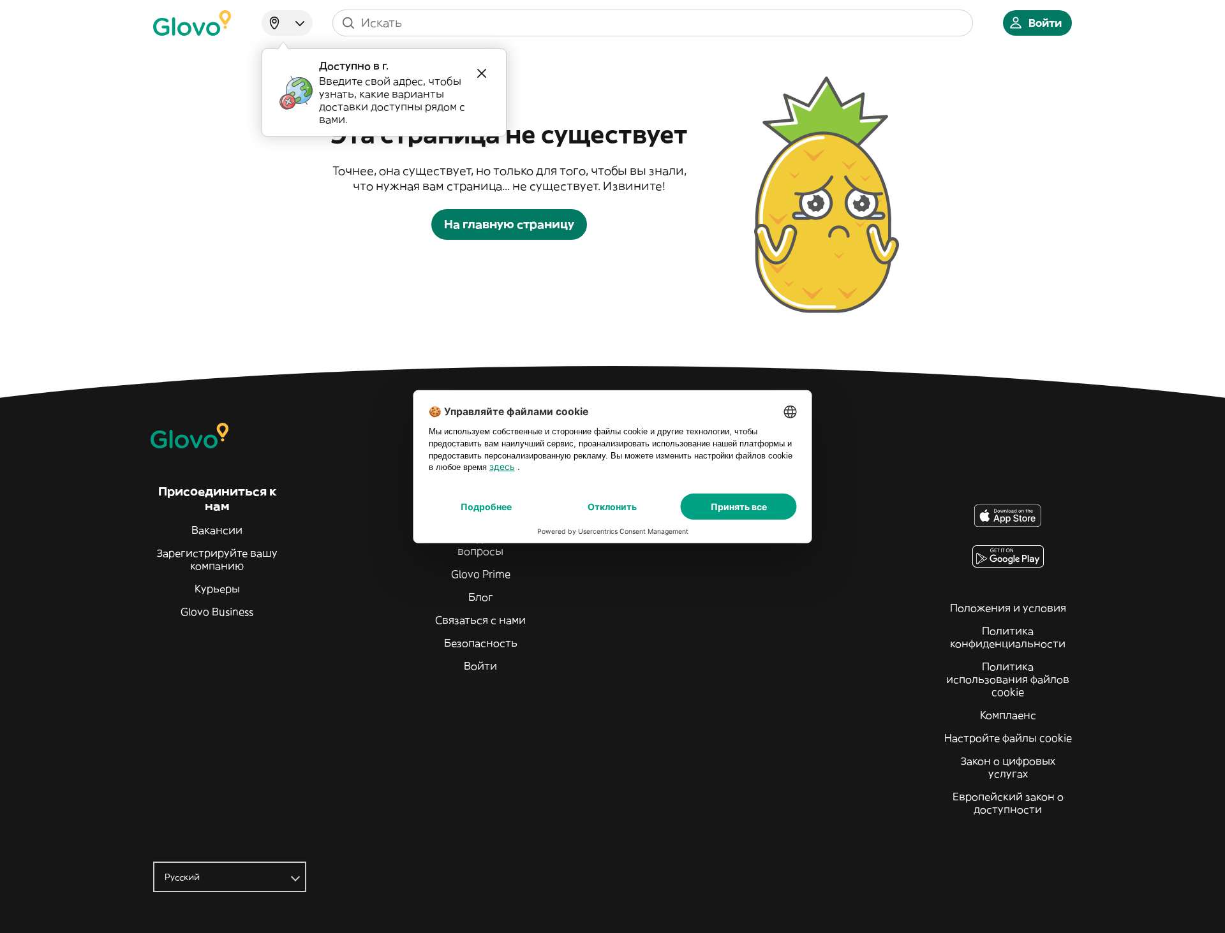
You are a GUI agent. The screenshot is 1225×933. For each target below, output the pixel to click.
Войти (480, 665)
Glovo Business (217, 611)
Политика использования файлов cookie (1007, 679)
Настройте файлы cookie (1008, 737)
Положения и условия (1008, 607)
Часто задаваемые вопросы (480, 544)
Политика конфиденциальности (1007, 637)
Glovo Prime (480, 574)
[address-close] (481, 73)
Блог (480, 597)
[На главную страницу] (192, 23)
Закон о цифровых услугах (1008, 767)
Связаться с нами (480, 619)
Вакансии (216, 530)
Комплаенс (1008, 715)
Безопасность (480, 642)
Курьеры (217, 588)
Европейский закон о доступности (1008, 803)
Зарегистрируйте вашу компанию (217, 559)
